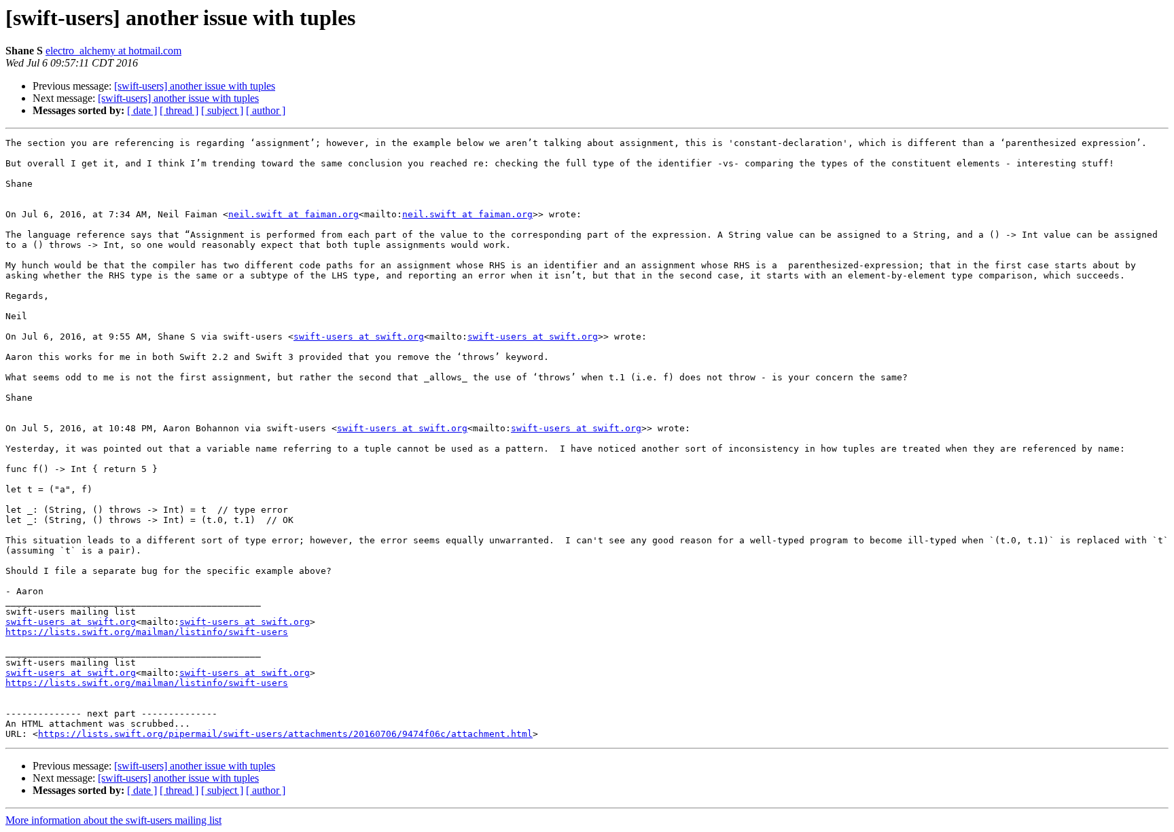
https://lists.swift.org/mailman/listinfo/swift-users (146, 632)
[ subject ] (222, 110)
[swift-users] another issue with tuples (194, 86)
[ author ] (265, 110)
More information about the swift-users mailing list (113, 820)
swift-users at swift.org (359, 336)
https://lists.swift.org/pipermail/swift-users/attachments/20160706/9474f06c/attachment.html (285, 734)
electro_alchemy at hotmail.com (113, 50)
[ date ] (142, 110)
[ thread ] (179, 110)
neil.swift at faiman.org (293, 214)
